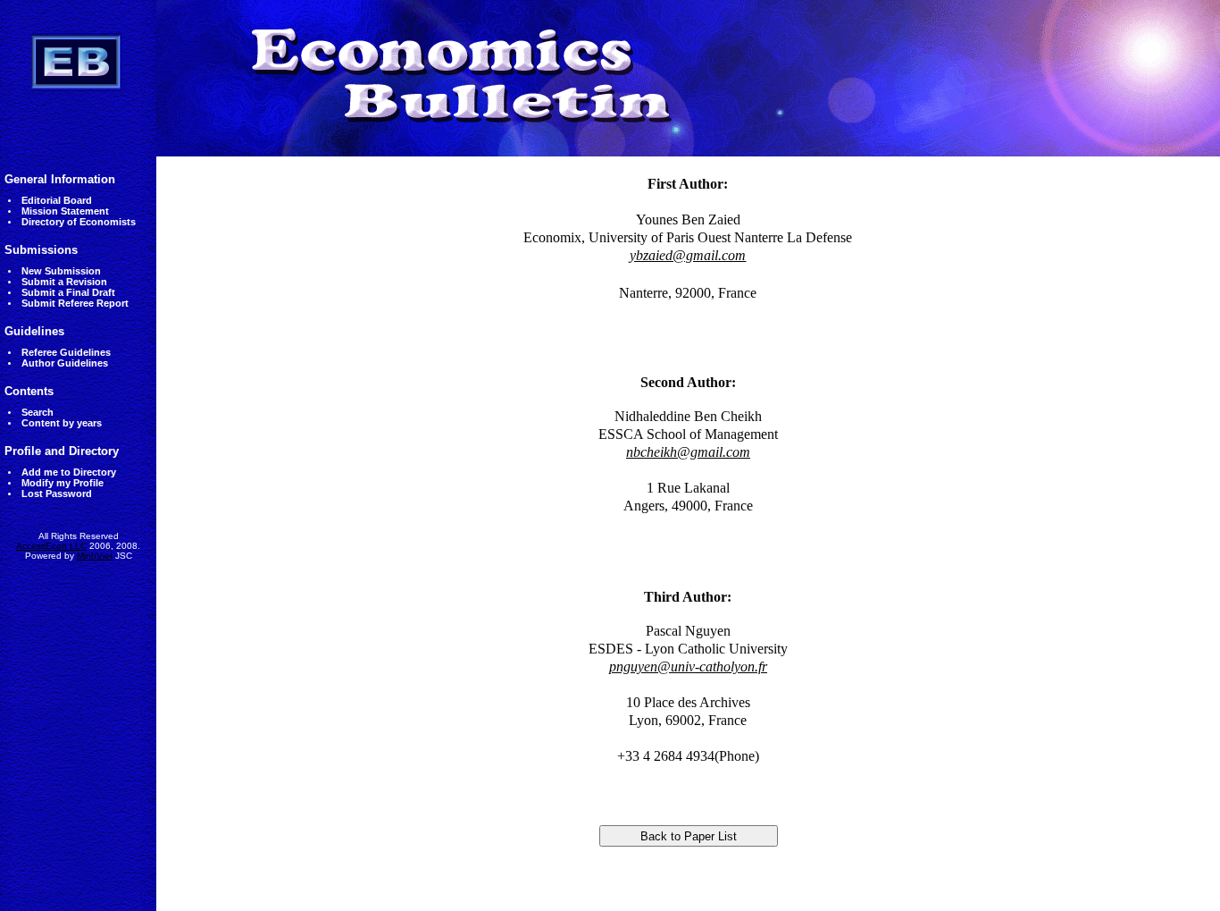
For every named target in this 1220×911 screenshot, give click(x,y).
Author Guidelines (64, 363)
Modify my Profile (62, 482)
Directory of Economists (78, 221)
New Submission (61, 271)
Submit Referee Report (75, 303)
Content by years (61, 423)
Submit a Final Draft (68, 292)
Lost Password (56, 493)
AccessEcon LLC (51, 546)
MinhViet (95, 556)
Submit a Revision (64, 281)
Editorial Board (56, 200)
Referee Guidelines (66, 352)
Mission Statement (65, 211)
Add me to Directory (68, 472)
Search (37, 412)
